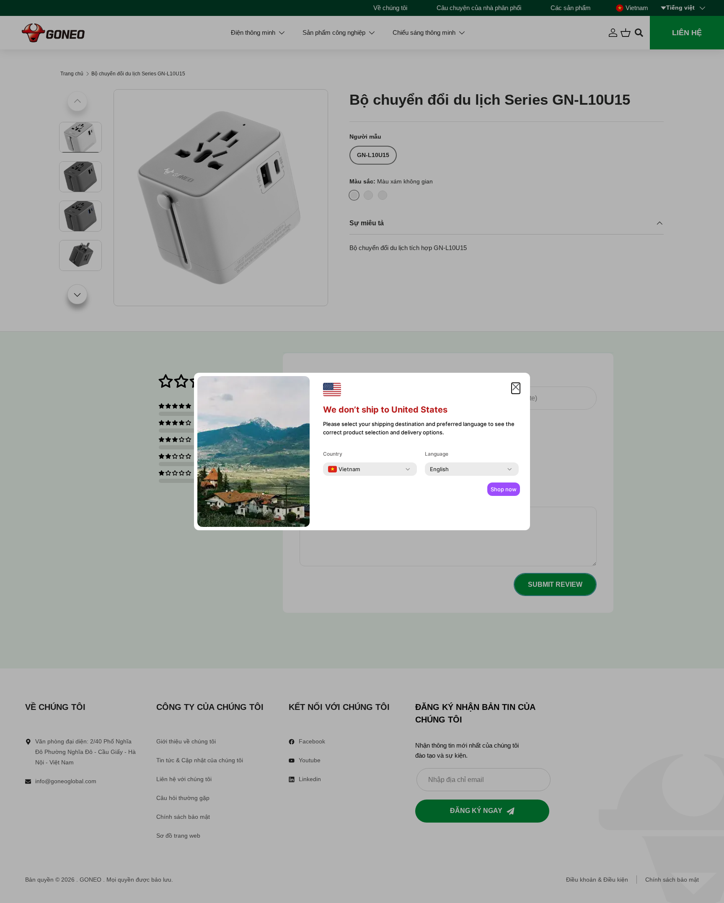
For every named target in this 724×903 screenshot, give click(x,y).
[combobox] (344, 469)
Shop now (504, 489)
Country (332, 454)
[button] (516, 388)
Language (436, 454)
